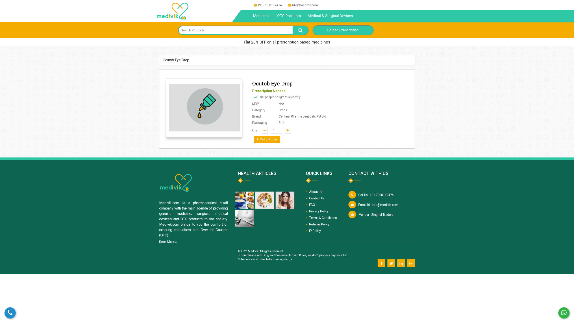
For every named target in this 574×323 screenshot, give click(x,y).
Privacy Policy (318, 211)
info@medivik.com (304, 5)
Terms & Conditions (323, 218)
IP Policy (315, 231)
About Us (315, 192)
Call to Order (268, 139)
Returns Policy (319, 224)
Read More (167, 242)
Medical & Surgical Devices (330, 15)
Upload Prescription (343, 30)
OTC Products (289, 15)
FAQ (312, 205)
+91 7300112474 (376, 195)
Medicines (261, 15)
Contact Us (317, 198)
